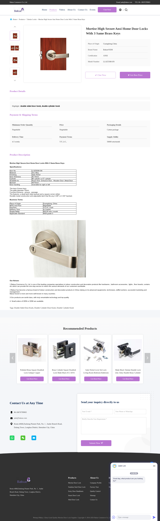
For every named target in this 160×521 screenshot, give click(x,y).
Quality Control (95, 491)
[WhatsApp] (15, 440)
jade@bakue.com (20, 418)
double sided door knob (23, 308)
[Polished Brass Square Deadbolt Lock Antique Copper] (32, 350)
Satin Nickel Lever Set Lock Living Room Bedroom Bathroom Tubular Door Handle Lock (96, 373)
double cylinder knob (65, 308)
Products (53, 10)
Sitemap (92, 495)
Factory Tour (94, 487)
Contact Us (82, 10)
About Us (71, 10)
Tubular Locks (31, 19)
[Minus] (154, 465)
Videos (62, 10)
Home (44, 10)
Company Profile (95, 483)
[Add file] (113, 517)
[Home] (19, 9)
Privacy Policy (38, 518)
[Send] (154, 517)
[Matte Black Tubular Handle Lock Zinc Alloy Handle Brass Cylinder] (128, 350)
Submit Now (95, 443)
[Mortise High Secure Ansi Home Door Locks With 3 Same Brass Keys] (52, 53)
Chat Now (107, 10)
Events (92, 10)
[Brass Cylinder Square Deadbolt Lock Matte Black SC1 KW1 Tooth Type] (64, 350)
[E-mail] (37, 440)
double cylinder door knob (45, 308)
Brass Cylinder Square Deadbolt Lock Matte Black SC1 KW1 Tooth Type (64, 373)
